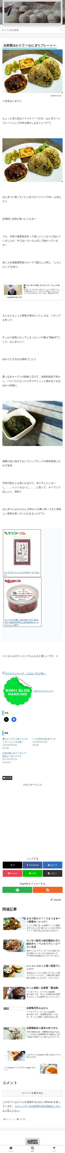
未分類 (8, 778)
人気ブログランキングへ (43, 691)
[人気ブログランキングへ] (17, 691)
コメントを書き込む (32, 1093)
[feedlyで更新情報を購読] (17, 890)
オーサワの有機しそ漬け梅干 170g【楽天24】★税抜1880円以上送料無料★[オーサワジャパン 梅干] (22, 622)
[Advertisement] (32, 819)
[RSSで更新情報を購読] (48, 890)
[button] (62, 30)
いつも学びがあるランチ (44, 739)
